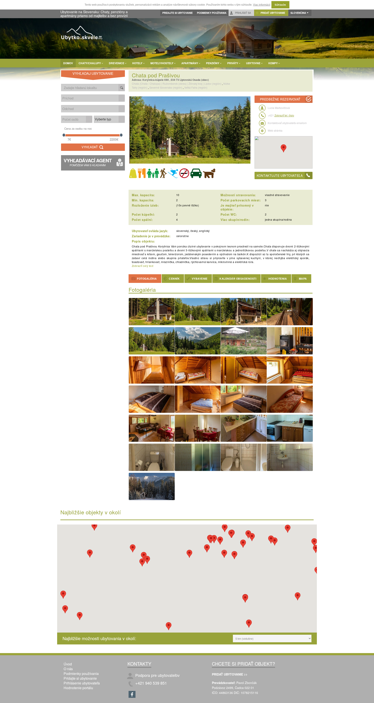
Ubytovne (253, 63)
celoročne (182, 236)
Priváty (233, 63)
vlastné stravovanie (277, 195)
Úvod (68, 664)
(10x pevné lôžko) (187, 205)
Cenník (174, 279)
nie (267, 205)
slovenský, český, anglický (193, 231)
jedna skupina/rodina (278, 219)
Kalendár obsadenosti (237, 279)
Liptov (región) (212, 83)
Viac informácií (261, 4)
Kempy (273, 63)
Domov (68, 63)
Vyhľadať (90, 147)
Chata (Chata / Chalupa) (146, 83)
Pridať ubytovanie (272, 12)
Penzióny (213, 63)
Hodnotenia (277, 279)
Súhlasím (280, 4)
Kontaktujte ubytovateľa (280, 175)
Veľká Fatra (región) (195, 87)
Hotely (137, 63)
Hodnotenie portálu (78, 687)
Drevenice (117, 63)
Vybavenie (199, 279)
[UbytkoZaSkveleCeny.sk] (82, 34)
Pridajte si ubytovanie (177, 12)
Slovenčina (298, 12)
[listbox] (109, 119)
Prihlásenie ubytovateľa (82, 683)
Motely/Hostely (162, 63)
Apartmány (190, 63)
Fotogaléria (146, 279)
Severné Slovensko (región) (165, 87)
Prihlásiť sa (242, 12)
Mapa (302, 279)
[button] (121, 98)
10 (177, 195)
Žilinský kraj (195, 83)
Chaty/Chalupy (90, 63)
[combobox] (90, 98)
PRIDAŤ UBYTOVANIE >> (229, 674)
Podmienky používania (211, 12)
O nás (68, 668)
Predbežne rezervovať (280, 99)
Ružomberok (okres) (175, 83)
